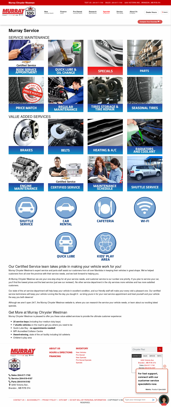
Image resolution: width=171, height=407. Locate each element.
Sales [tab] (145, 356)
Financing (55, 356)
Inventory (82, 348)
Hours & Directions (60, 352)
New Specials (81, 357)
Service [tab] (152, 356)
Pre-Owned (80, 355)
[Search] (159, 349)
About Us (54, 348)
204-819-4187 (150, 367)
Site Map (63, 400)
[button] (49, 12)
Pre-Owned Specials (83, 360)
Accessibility (33, 400)
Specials (79, 362)
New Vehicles (81, 352)
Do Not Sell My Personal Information (88, 400)
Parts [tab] (159, 356)
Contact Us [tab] (136, 356)
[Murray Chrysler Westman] (13, 11)
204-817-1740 (149, 365)
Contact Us (19, 400)
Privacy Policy (49, 400)
